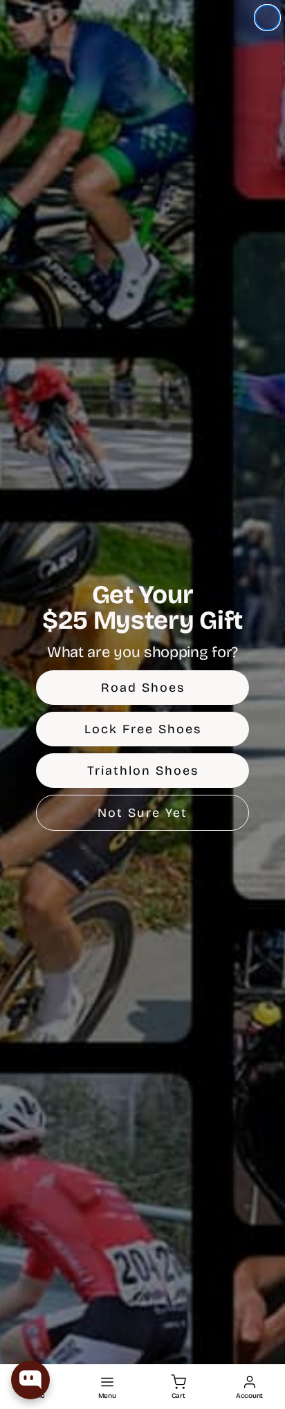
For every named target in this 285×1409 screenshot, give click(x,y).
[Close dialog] (267, 18)
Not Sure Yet (142, 812)
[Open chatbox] (30, 1380)
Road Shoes (143, 687)
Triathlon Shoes (143, 770)
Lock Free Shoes (142, 729)
